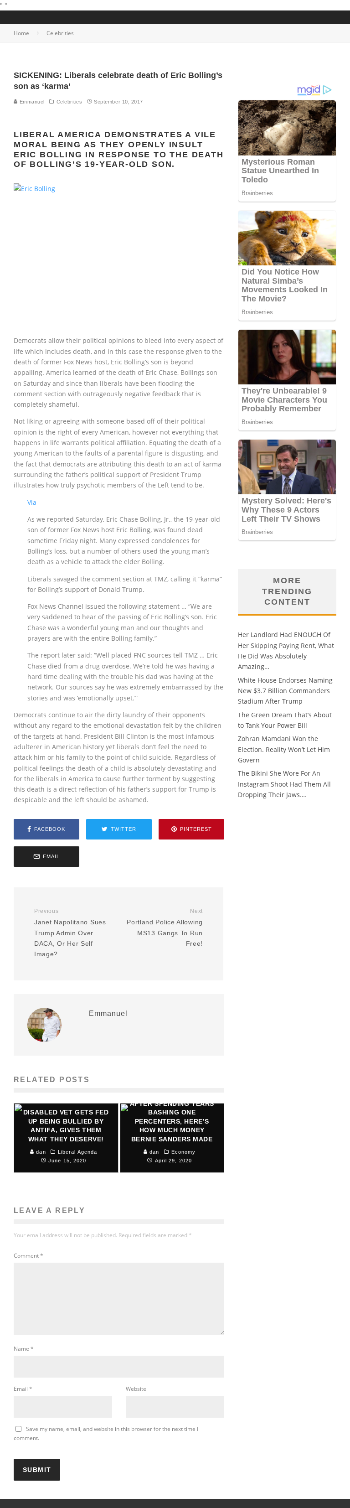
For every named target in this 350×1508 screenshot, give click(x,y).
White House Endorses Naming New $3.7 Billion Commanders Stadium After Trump (285, 691)
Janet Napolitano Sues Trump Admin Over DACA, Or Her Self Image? (70, 933)
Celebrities (69, 101)
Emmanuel (31, 101)
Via (31, 502)
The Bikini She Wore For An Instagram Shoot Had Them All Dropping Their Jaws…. (284, 784)
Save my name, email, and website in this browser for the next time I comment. (106, 1433)
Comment (28, 1255)
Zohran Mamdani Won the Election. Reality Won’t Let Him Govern (284, 749)
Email (23, 1389)
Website (136, 1389)
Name (24, 1349)
